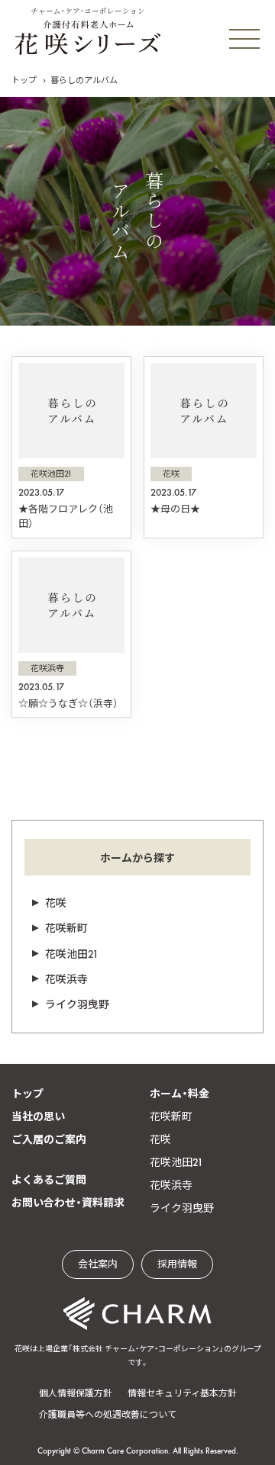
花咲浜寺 (66, 979)
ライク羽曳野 (77, 1004)
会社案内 (98, 1264)
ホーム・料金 (179, 1093)
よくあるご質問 (48, 1180)
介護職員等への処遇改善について (107, 1415)
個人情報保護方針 (75, 1393)
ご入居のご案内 (48, 1139)
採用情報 (177, 1264)
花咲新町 (66, 928)
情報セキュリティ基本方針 (182, 1393)
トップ (24, 80)
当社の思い (38, 1116)
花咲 (55, 903)
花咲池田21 (72, 954)
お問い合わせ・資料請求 (68, 1203)
